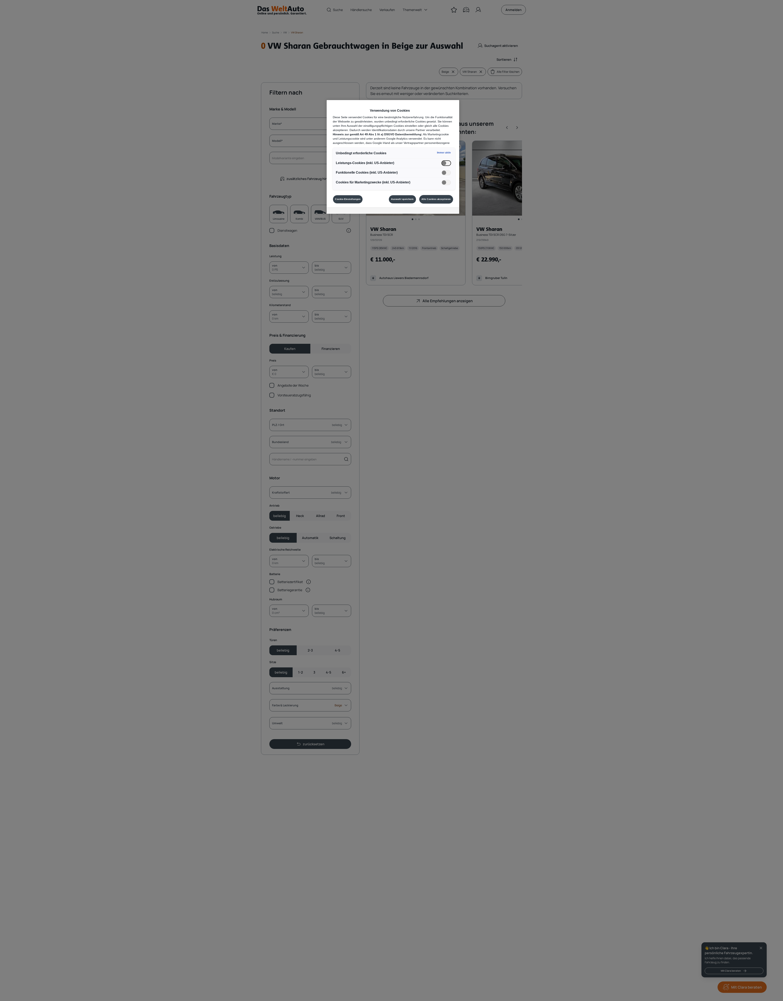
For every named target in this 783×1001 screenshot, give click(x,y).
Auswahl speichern (402, 199)
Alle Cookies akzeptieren (436, 199)
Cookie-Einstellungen (348, 199)
